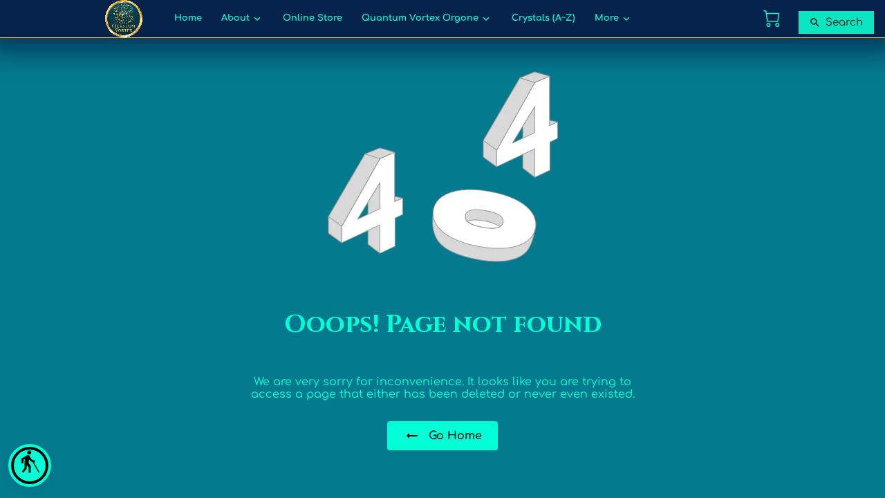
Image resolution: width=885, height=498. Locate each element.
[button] (29, 465)
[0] (771, 18)
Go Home (455, 436)
